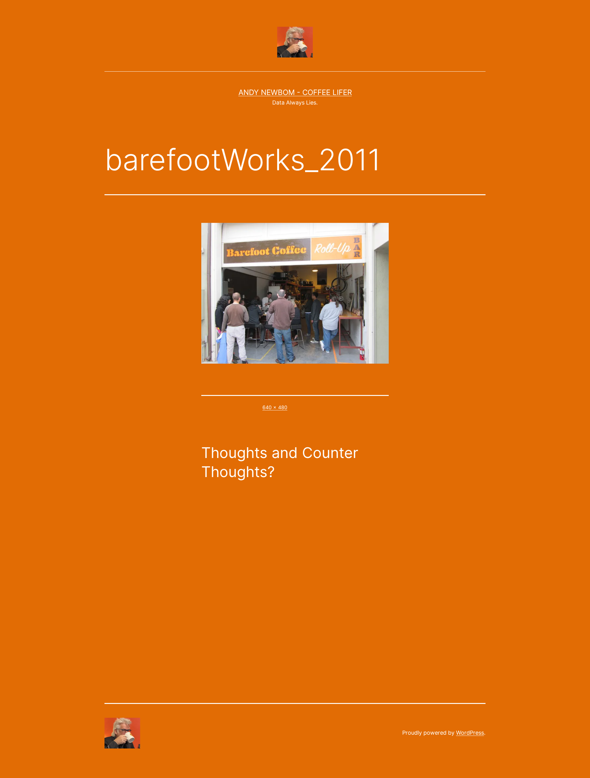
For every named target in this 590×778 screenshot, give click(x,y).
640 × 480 (274, 407)
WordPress (470, 732)
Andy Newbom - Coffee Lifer (295, 92)
